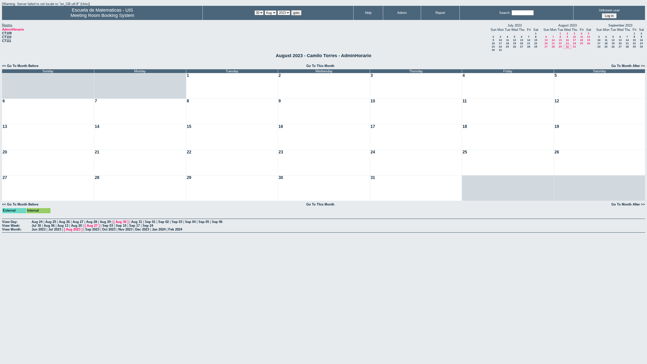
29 (535, 46)
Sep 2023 (92, 229)
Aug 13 (62, 226)
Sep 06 (217, 222)
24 (500, 46)
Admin (402, 13)
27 (521, 46)
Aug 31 (136, 222)
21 (528, 43)
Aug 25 (50, 222)
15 (535, 40)
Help (368, 13)
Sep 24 (148, 226)
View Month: (11, 229)
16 (493, 43)
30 (493, 50)
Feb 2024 (175, 229)
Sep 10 (121, 226)
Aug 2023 (73, 229)
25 (507, 46)
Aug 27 (78, 222)
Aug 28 (91, 222)
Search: (505, 13)
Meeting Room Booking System (102, 15)
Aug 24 (37, 222)
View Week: (11, 226)
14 (528, 40)
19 (514, 43)
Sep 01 (150, 222)
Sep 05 (203, 222)
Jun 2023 (38, 229)
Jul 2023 (54, 229)
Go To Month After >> (628, 66)
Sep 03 (177, 222)
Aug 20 (76, 226)
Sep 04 (190, 222)
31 (500, 50)
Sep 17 (134, 226)
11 (507, 40)
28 (528, 46)
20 (521, 43)
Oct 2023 (108, 229)
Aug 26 (64, 222)
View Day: (9, 222)
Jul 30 (36, 226)
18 (507, 43)
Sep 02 (163, 222)
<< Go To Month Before (20, 66)
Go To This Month (320, 66)
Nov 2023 (125, 229)
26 (514, 46)
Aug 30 (120, 222)
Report (440, 13)
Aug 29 (105, 222)
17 (500, 43)
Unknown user (609, 10)
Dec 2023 (142, 229)
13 (521, 40)
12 (514, 40)
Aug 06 (49, 226)
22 (535, 43)
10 (500, 40)
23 (493, 46)
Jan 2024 (159, 229)
